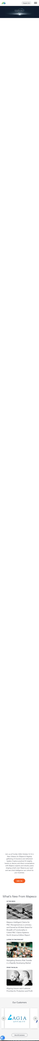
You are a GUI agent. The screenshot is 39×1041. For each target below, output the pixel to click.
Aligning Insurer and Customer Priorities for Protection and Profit (20, 989)
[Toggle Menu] (35, 3)
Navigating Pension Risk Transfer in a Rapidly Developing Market (19, 961)
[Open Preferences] (2, 1037)
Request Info (26, 3)
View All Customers (19, 1035)
